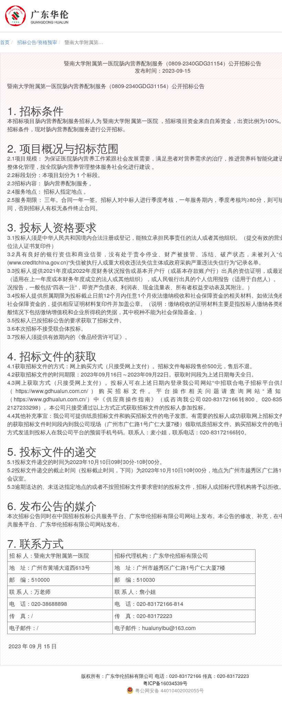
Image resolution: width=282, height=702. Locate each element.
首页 (5, 42)
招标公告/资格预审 (37, 42)
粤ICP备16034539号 (165, 683)
